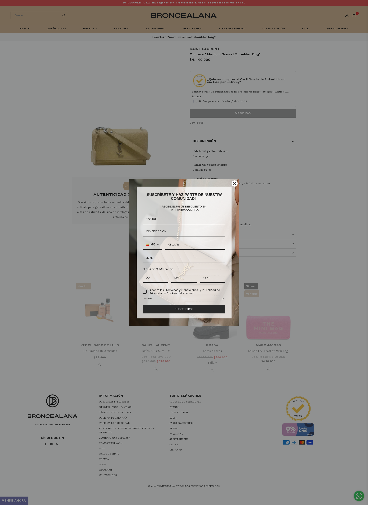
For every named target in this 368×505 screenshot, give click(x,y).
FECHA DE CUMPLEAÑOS (158, 269)
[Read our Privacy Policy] (223, 299)
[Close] (234, 183)
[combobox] (152, 245)
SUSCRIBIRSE (184, 309)
